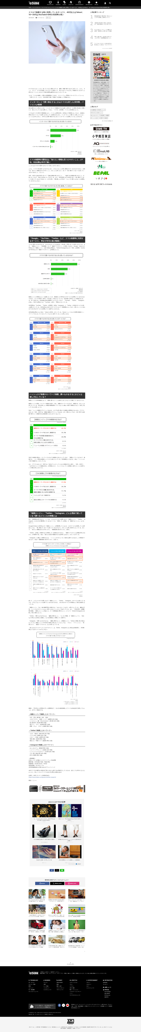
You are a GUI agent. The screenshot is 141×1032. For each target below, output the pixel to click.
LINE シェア (62, 870)
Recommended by (72, 864)
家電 (30, 986)
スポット (88, 982)
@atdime (43, 883)
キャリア (45, 982)
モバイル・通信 (32, 984)
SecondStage (108, 991)
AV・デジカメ (32, 982)
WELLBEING (107, 993)
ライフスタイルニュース (48, 7)
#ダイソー (99, 112)
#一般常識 (93, 109)
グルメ (71, 984)
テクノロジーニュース (33, 991)
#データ (48, 17)
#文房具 (102, 115)
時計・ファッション (74, 989)
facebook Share (52, 870)
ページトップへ (70, 964)
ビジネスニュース (47, 989)
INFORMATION (108, 980)
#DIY (102, 118)
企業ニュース (108, 987)
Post (57, 870)
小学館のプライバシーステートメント (91, 1006)
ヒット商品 (46, 986)
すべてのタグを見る (106, 120)
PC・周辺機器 (32, 989)
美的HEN (106, 997)
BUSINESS (47, 980)
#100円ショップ (101, 109)
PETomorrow (107, 995)
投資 (58, 984)
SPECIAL (107, 989)
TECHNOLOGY (34, 980)
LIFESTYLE (74, 980)
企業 (45, 984)
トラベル (72, 986)
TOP (30, 7)
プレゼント (105, 984)
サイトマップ (81, 1004)
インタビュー (46, 987)
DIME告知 (105, 982)
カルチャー (89, 984)
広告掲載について (104, 1006)
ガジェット (31, 987)
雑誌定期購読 (80, 1006)
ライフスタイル (36, 7)
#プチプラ (93, 112)
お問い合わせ (104, 1004)
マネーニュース (60, 989)
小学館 (75, 1006)
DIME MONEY (60, 982)
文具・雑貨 (72, 987)
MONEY (60, 980)
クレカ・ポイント (60, 987)
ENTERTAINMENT (93, 980)
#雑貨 (107, 115)
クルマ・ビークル (73, 982)
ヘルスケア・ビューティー (75, 991)
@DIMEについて (74, 1004)
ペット (71, 993)
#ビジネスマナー (95, 115)
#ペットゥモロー (95, 118)
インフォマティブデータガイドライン (92, 1004)
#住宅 (106, 118)
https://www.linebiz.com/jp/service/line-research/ (42, 777)
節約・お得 (59, 986)
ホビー (88, 986)
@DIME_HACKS (58, 883)
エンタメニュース (90, 987)
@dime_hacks (73, 883)
